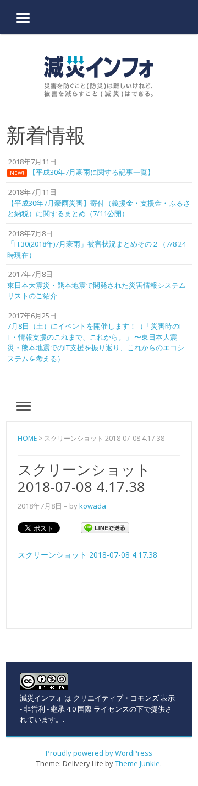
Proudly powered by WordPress (99, 753)
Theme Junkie (137, 763)
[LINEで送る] (105, 527)
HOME (27, 438)
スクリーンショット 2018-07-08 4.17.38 (87, 554)
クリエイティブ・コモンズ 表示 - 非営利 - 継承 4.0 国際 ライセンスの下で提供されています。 (97, 708)
